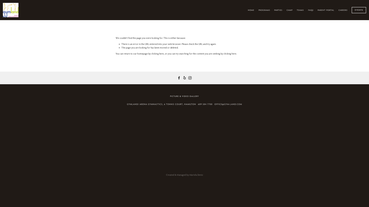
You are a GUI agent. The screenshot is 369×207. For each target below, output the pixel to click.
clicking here (157, 53)
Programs (264, 10)
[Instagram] (190, 78)
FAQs (311, 10)
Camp (290, 10)
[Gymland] (179, 78)
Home (251, 10)
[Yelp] (184, 78)
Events (359, 10)
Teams (300, 10)
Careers (343, 10)
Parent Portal (326, 10)
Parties (278, 10)
